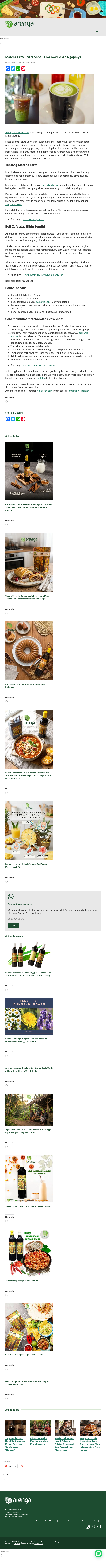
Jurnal (62, 1521)
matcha (41, 378)
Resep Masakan (50, 1521)
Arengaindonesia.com (17, 132)
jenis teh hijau (50, 184)
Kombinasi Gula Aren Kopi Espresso (43, 274)
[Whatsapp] (93, 1527)
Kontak (93, 1521)
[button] (98, 1553)
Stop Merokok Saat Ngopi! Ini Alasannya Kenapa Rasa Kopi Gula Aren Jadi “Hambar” (89, 1444)
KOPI (15, 62)
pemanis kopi (43, 301)
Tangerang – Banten (78, 390)
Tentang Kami (73, 1521)
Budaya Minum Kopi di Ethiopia (40, 365)
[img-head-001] (19, 21)
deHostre (17, 1544)
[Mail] (99, 1527)
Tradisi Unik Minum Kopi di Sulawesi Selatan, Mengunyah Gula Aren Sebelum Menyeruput (15, 1444)
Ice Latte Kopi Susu (33, 219)
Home (38, 1521)
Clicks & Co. (39, 1544)
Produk (84, 1521)
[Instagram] (88, 1527)
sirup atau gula (13, 204)
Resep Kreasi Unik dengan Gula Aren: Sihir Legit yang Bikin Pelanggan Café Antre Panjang (40, 1444)
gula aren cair (44, 390)
